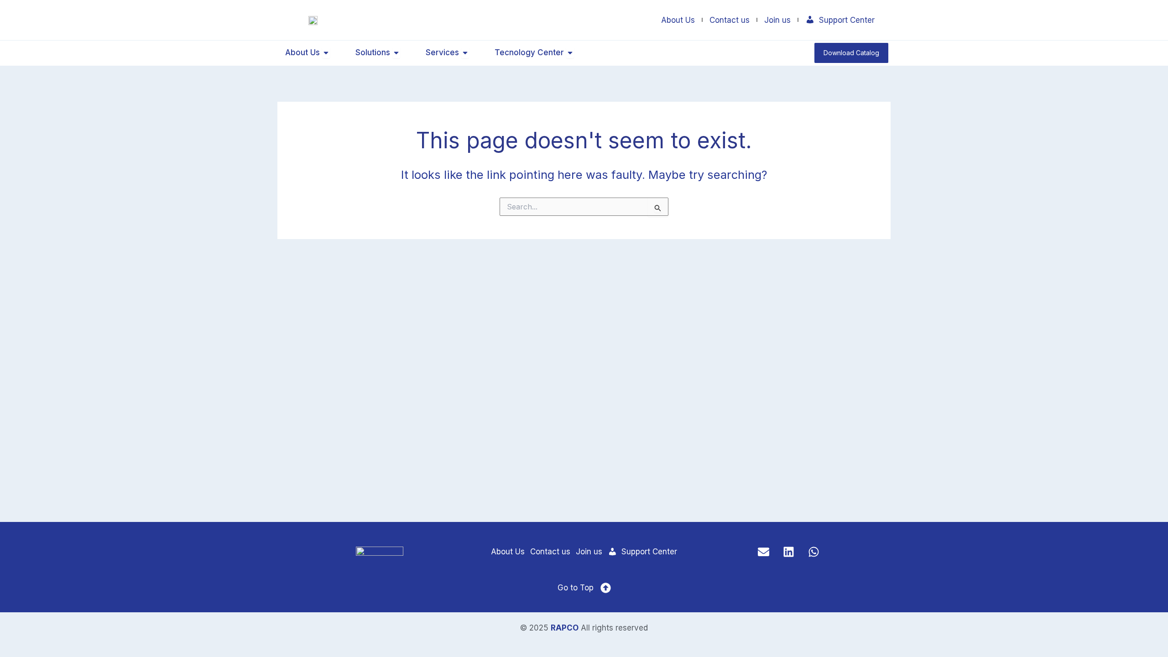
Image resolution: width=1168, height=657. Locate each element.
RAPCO (565, 627)
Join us (777, 20)
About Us (678, 20)
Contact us (729, 20)
